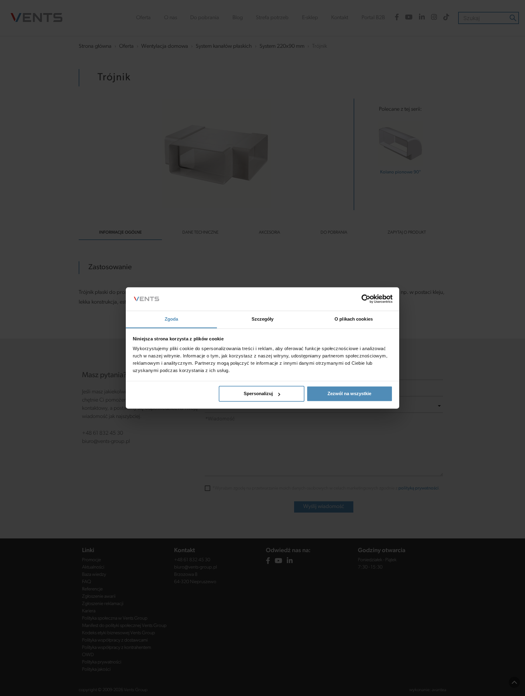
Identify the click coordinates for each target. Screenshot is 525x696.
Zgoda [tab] (171, 319)
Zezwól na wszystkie (349, 393)
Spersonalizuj (258, 393)
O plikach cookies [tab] (354, 319)
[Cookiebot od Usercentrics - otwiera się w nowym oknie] (366, 299)
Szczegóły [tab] (263, 319)
